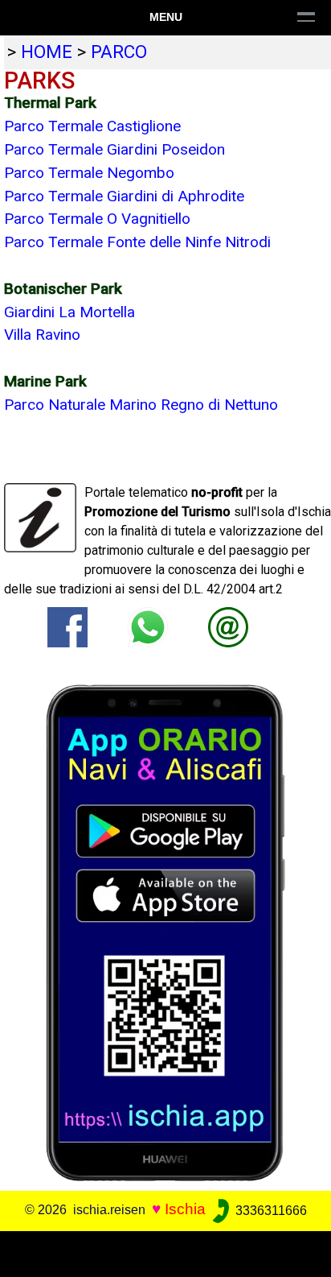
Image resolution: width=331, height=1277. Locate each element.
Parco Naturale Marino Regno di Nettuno (141, 404)
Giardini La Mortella (69, 312)
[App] (165, 932)
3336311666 (269, 1210)
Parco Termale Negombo (89, 172)
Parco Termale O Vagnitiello (97, 218)
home (46, 51)
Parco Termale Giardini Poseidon (114, 149)
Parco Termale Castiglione (92, 126)
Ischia (185, 1209)
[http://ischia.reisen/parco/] (228, 626)
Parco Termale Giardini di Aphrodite (124, 196)
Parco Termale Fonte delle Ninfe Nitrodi (137, 242)
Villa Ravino (42, 334)
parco (119, 51)
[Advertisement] (165, 1251)
